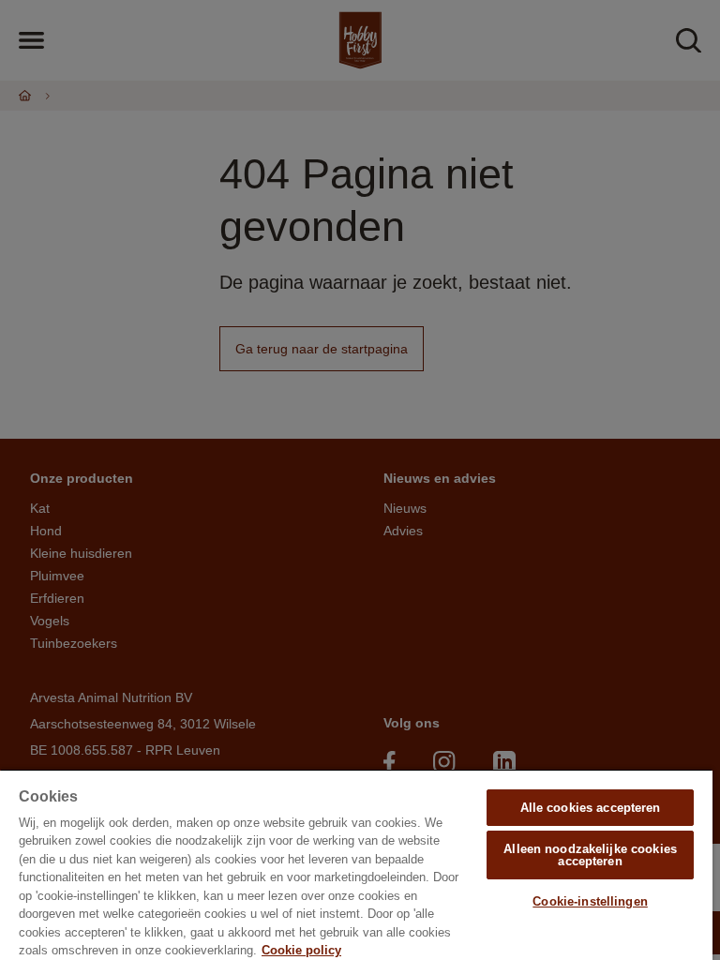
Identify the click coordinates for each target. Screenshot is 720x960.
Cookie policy (301, 950)
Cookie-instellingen (589, 901)
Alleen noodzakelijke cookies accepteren (590, 855)
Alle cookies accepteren (590, 808)
